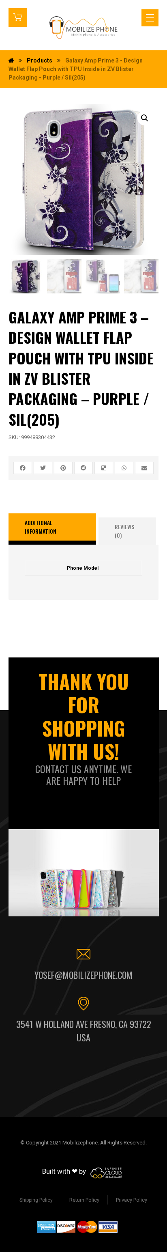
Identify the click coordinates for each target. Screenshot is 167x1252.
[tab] (52, 529)
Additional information (40, 526)
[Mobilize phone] (83, 27)
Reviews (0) (124, 530)
